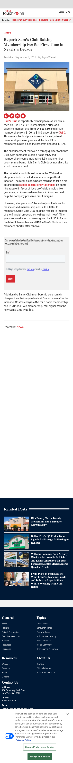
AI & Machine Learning (46, 636)
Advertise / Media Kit (45, 673)
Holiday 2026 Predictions (24, 20)
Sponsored (6, 649)
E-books (5, 677)
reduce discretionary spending (37, 184)
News (7, 33)
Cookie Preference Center (39, 747)
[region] (36, 736)
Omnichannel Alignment (47, 649)
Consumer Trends (44, 628)
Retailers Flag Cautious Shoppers (55, 20)
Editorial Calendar (44, 668)
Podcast (5, 641)
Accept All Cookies (39, 756)
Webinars (6, 664)
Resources (6, 645)
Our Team (40, 664)
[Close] (67, 714)
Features (5, 628)
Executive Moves (43, 632)
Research (6, 668)
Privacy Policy (23, 740)
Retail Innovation (43, 641)
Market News (42, 624)
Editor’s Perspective (10, 632)
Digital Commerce (44, 645)
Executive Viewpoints (11, 636)
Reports (5, 673)
